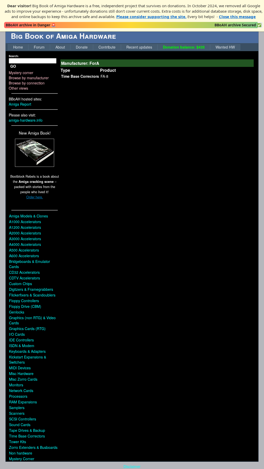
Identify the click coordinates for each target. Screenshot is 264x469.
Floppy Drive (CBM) (25, 306)
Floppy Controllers (24, 300)
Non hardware (20, 453)
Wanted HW (225, 47)
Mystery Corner (21, 458)
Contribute (107, 47)
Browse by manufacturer (29, 77)
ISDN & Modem (21, 345)
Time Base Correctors (27, 436)
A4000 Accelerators (25, 244)
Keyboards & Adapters (27, 351)
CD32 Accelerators (24, 272)
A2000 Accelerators (25, 233)
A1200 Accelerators (25, 227)
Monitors (16, 384)
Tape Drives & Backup (27, 430)
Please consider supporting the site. (151, 16)
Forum (39, 47)
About (60, 47)
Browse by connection (27, 82)
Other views (18, 88)
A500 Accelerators (24, 250)
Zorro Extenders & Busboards (33, 447)
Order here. (34, 197)
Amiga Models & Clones (28, 215)
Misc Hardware (21, 373)
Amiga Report (20, 104)
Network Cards (21, 390)
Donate (82, 47)
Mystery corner (21, 72)
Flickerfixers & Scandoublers (32, 295)
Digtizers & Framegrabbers (31, 289)
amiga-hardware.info (26, 120)
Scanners (16, 413)
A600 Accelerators (24, 255)
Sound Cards (19, 424)
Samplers (16, 407)
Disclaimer (132, 466)
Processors (18, 396)
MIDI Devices (20, 367)
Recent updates (139, 47)
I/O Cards (17, 334)
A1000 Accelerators (25, 221)
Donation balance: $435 (184, 47)
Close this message (237, 16)
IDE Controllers (21, 339)
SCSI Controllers (22, 418)
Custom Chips (20, 283)
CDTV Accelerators (24, 277)
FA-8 (104, 76)
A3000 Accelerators (25, 238)
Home (18, 47)
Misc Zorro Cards (23, 379)
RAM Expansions (23, 401)
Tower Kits (17, 441)
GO (13, 66)
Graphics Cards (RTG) (27, 328)
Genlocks (16, 312)
